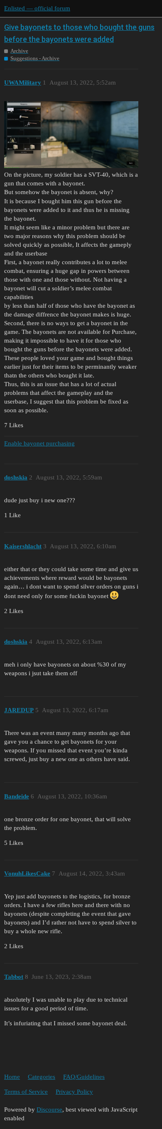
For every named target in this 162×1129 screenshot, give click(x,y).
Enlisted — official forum (37, 8)
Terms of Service (26, 1091)
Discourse (49, 1109)
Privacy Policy (74, 1091)
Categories (41, 1076)
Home (12, 1076)
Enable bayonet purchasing (39, 443)
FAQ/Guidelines (84, 1076)
